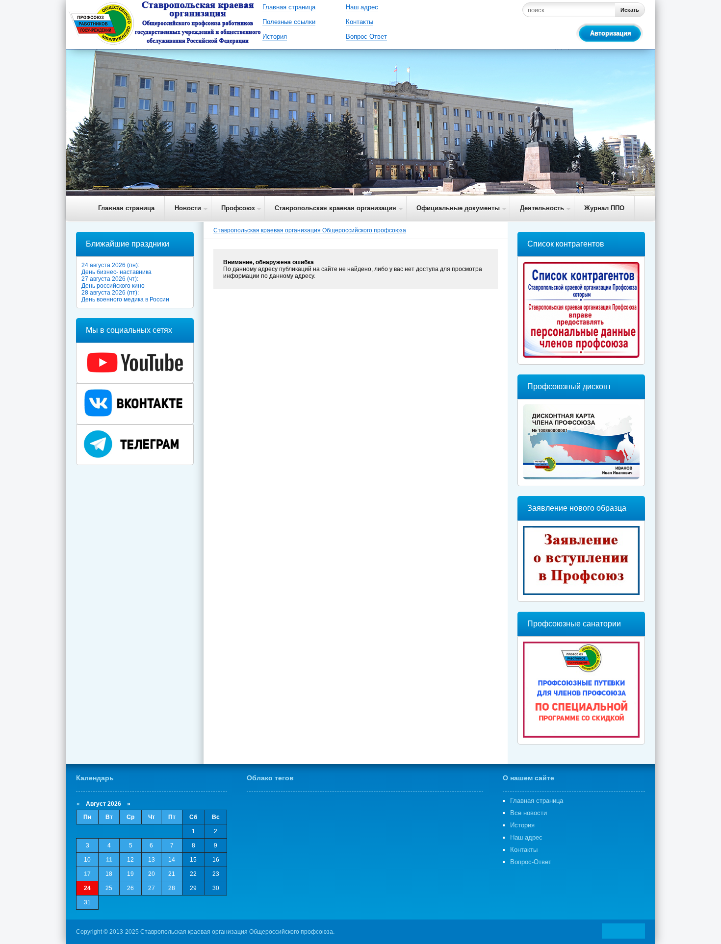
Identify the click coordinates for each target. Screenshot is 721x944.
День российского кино (113, 285)
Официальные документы (458, 208)
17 (87, 873)
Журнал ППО (604, 208)
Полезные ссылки (288, 21)
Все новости (528, 813)
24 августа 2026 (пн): (110, 265)
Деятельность (542, 208)
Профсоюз (238, 208)
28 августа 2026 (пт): (110, 292)
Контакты (359, 21)
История (274, 36)
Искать (629, 10)
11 (109, 859)
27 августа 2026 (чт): (109, 278)
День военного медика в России (125, 299)
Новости (188, 208)
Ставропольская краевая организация (335, 208)
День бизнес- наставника (116, 272)
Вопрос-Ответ (366, 36)
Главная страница (288, 7)
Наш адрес (362, 7)
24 (87, 888)
